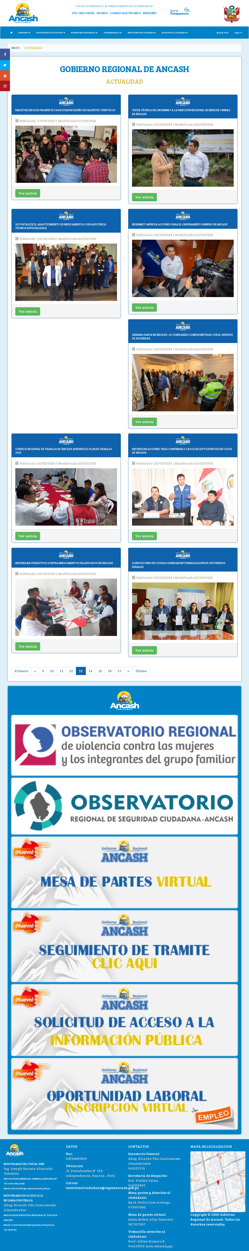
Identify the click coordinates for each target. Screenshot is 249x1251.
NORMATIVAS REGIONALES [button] (83, 32)
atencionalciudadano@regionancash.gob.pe (102, 1187)
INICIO (15, 48)
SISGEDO (102, 13)
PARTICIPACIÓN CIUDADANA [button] (140, 32)
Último (141, 671)
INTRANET (150, 13)
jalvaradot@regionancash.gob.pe (30, 1188)
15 (100, 671)
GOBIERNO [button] (23, 32)
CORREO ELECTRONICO (125, 13)
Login (237, 32)
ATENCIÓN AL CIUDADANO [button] (174, 32)
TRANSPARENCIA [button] (111, 32)
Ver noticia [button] (27, 193)
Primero (21, 671)
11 (61, 671)
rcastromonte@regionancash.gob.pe (32, 1224)
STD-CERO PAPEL (83, 13)
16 (110, 671)
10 (52, 671)
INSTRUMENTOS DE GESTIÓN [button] (49, 32)
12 (71, 671)
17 (119, 671)
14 (90, 671)
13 (81, 671)
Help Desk (223, 32)
